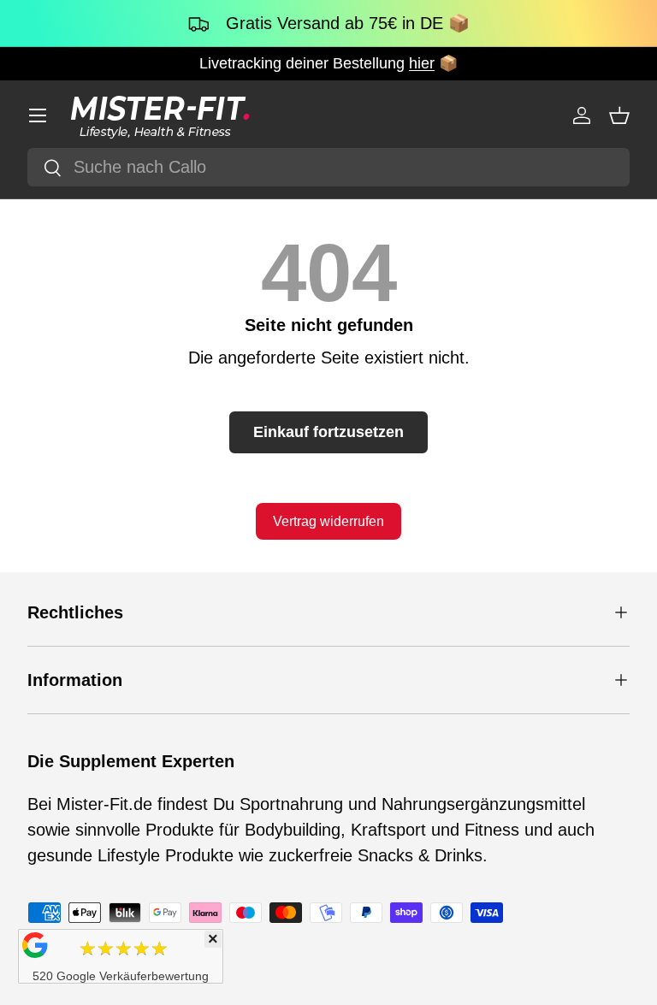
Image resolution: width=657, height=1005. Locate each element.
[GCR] (35, 945)
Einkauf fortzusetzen (328, 431)
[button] (619, 115)
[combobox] (328, 167)
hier (422, 63)
